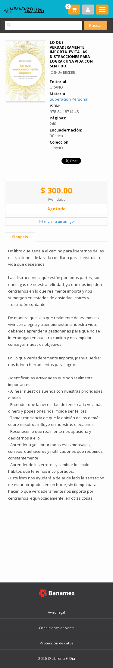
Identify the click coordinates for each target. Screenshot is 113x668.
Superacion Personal (69, 99)
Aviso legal (56, 612)
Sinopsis (20, 236)
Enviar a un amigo (58, 221)
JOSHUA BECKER (62, 72)
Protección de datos (56, 643)
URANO (56, 87)
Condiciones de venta (56, 627)
